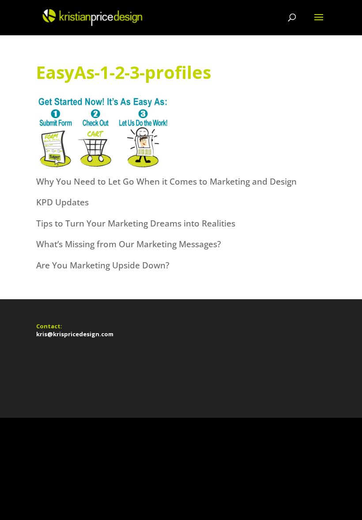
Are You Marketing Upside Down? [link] (102, 265)
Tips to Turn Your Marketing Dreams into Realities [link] (135, 223)
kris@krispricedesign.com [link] (74, 334)
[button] (319, 23)
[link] (91, 16)
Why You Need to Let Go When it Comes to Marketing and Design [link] (166, 181)
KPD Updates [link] (62, 202)
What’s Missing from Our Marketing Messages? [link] (128, 244)
